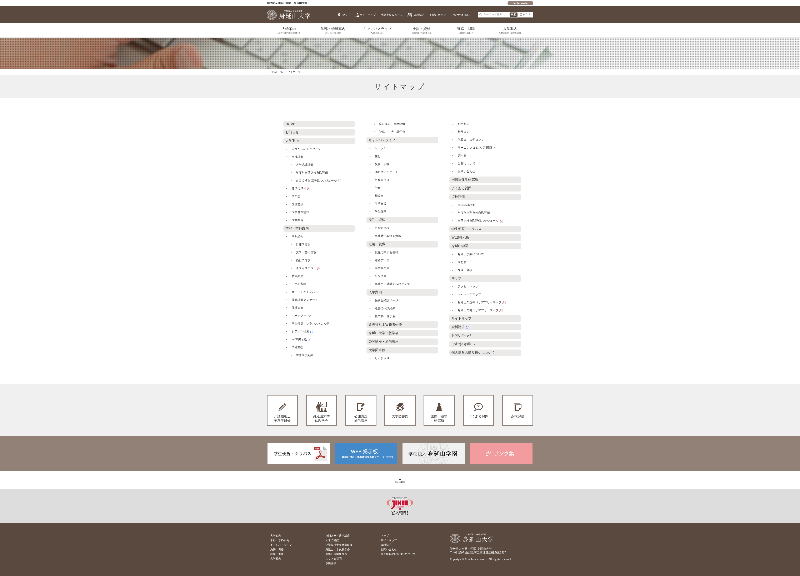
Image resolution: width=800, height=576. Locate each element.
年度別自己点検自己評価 (312, 172)
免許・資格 (421, 30)
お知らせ (292, 132)
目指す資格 (382, 228)
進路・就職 (466, 30)
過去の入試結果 (385, 308)
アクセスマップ (468, 286)
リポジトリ (382, 358)
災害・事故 (382, 164)
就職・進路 (277, 554)
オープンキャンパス (305, 292)
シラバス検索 (300, 331)
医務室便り (382, 180)
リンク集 (380, 276)
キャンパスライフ (377, 30)
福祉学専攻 (303, 260)
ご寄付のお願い (460, 14)
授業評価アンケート (305, 299)
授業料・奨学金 (385, 316)
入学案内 (510, 30)
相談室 (379, 195)
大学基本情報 (300, 212)
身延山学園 (459, 246)
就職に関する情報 (386, 252)
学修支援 (297, 347)
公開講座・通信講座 (384, 341)
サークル (380, 148)
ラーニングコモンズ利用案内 (477, 147)
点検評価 (297, 156)
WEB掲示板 (299, 339)
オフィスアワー (306, 268)
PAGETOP (400, 482)
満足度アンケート (386, 172)
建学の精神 (299, 188)
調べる (462, 155)
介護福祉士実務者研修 (385, 324)
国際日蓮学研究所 (464, 179)
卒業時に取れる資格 (388, 236)
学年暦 (296, 196)
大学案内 (289, 30)
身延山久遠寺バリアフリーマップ (479, 302)
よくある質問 (461, 188)
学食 (378, 187)
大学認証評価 (304, 164)
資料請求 (419, 14)
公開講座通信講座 (361, 418)
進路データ (382, 260)
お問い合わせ (438, 14)
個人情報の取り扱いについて (473, 352)
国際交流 (297, 204)
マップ (346, 14)
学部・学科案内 (333, 30)
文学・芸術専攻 (306, 252)
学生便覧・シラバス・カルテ (311, 323)
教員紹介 (297, 276)
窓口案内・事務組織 (392, 124)
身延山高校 (465, 270)
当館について (466, 163)
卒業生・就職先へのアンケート (395, 284)
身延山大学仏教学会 (384, 333)
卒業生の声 (382, 268)
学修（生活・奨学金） (393, 131)
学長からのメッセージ (306, 149)
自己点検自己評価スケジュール (316, 180)
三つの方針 (299, 284)
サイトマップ (368, 14)
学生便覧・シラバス (466, 229)
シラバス (527, 14)
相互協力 (463, 131)
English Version (520, 3)
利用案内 (463, 124)
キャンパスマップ (469, 294)
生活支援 (380, 203)
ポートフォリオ (302, 315)
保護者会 (297, 307)
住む (378, 156)
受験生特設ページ (391, 14)
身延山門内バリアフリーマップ (478, 310)
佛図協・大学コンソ (471, 139)
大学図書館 (377, 350)
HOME (274, 72)
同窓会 (462, 262)
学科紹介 (297, 236)
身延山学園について (471, 254)
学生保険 (380, 211)
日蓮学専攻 (303, 244)
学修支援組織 (304, 355)
